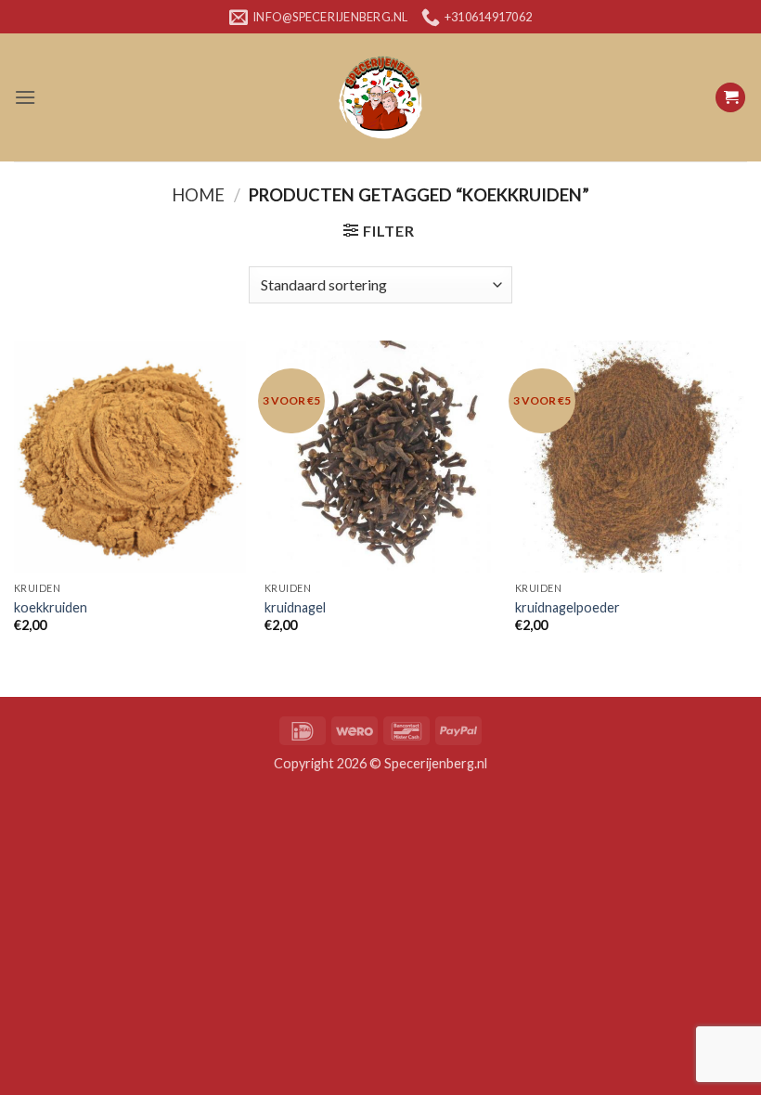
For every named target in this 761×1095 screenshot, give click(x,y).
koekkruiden (50, 607)
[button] (25, 97)
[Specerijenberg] (380, 97)
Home (198, 195)
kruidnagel (295, 607)
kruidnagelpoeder (567, 607)
